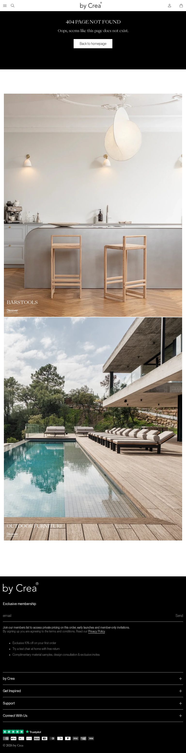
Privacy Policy (96, 631)
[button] (93, 678)
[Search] (13, 6)
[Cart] (181, 6)
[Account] (169, 6)
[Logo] (91, 5)
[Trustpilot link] (13, 732)
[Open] (5, 6)
